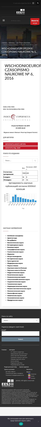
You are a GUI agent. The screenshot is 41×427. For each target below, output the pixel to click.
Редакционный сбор (16, 363)
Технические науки (14, 284)
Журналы (10, 254)
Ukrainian (33, 374)
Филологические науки (16, 291)
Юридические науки (15, 300)
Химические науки (14, 296)
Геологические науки (15, 252)
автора (34, 21)
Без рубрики (11, 240)
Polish (32, 376)
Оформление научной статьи (19, 354)
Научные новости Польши (17, 268)
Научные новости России (16, 270)
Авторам (12, 349)
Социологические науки (16, 282)
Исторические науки (15, 259)
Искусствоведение (14, 256)
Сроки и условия (9, 369)
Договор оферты (10, 371)
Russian (33, 378)
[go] (35, 160)
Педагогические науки (15, 272)
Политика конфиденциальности (15, 375)
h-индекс (6, 177)
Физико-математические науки (19, 289)
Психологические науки (16, 277)
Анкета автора (15, 361)
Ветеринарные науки (15, 245)
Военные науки (13, 247)
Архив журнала (24, 367)
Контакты (29, 369)
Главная (4, 349)
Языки (28, 372)
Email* (4, 330)
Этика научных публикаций (18, 355)
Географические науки (15, 249)
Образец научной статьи (18, 359)
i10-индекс (7, 180)
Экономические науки (15, 298)
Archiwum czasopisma (15, 236)
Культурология (13, 261)
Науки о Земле (12, 266)
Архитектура (12, 238)
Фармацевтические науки (17, 286)
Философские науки (14, 293)
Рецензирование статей (17, 364)
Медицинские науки (15, 263)
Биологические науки (15, 243)
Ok (21, 424)
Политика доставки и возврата (14, 373)
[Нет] (38, 421)
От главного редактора (17, 352)
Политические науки (15, 275)
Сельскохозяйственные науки (18, 279)
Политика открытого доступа (19, 357)
